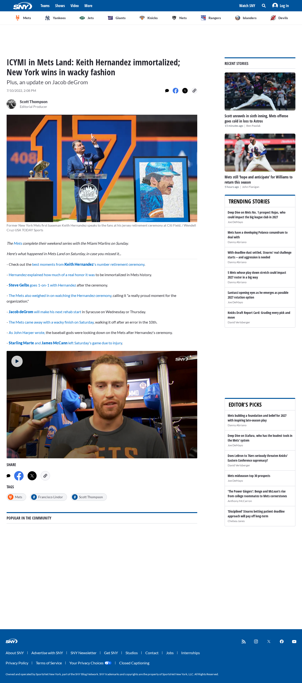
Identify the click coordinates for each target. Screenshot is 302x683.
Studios (132, 652)
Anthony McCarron (240, 501)
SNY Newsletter (83, 652)
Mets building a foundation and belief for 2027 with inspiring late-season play (257, 417)
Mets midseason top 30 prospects (249, 475)
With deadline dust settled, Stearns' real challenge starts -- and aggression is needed (259, 254)
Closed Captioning (134, 663)
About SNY (15, 652)
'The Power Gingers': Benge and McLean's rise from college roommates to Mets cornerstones (257, 493)
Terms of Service (49, 663)
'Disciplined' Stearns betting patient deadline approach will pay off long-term (256, 513)
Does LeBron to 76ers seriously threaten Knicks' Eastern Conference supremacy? (258, 458)
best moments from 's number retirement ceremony (88, 264)
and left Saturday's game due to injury (78, 343)
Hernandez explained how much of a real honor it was (52, 274)
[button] (280, 5)
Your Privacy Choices (86, 663)
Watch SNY (247, 5)
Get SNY (111, 652)
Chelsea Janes (236, 521)
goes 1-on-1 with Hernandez (42, 285)
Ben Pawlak (253, 125)
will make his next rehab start (45, 311)
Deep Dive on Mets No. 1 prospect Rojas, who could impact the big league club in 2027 (256, 214)
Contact (152, 652)
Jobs (170, 652)
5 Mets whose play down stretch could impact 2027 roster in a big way (257, 274)
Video (75, 5)
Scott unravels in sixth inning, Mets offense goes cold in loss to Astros (256, 118)
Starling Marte (21, 343)
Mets (18, 243)
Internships (190, 652)
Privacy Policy (17, 663)
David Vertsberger (239, 322)
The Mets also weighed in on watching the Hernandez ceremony (60, 295)
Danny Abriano (237, 242)
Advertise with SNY (47, 652)
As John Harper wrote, (27, 332)
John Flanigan (250, 187)
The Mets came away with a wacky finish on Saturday (51, 322)
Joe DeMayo (235, 222)
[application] (102, 404)
